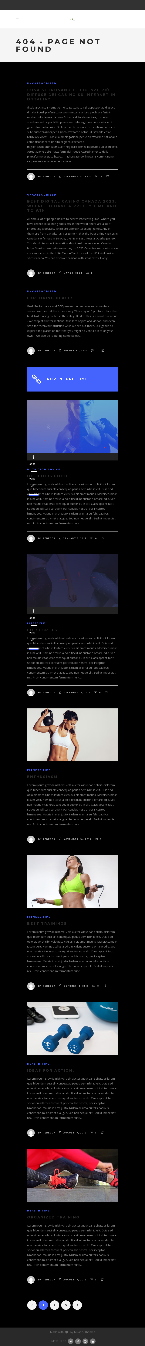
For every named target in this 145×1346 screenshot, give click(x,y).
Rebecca (49, 176)
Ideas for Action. (50, 1070)
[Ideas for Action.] (72, 1028)
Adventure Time (67, 379)
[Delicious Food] (72, 426)
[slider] (34, 492)
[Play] (33, 456)
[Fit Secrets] (72, 580)
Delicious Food (47, 476)
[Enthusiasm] (72, 734)
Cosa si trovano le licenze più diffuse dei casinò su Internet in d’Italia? (71, 94)
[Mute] (32, 485)
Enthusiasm (42, 777)
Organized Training (53, 1217)
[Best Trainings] (72, 881)
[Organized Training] (72, 1175)
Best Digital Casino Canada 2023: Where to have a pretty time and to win (72, 206)
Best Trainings (47, 924)
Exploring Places (50, 298)
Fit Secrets (42, 630)
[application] (72, 456)
